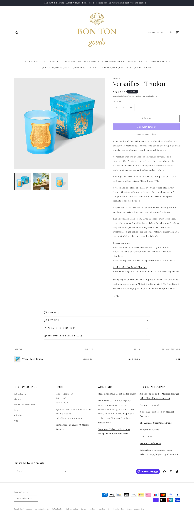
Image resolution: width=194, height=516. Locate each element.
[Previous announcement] (14, 3)
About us (18, 399)
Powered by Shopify (41, 509)
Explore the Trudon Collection (130, 267)
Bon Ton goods (26, 509)
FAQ (16, 420)
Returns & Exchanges (24, 404)
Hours (17, 410)
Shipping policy (104, 509)
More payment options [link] (146, 134)
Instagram (103, 418)
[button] (17, 32)
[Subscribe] (64, 471)
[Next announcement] (179, 3)
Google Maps (121, 413)
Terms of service (88, 509)
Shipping (131, 96)
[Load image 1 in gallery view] (22, 181)
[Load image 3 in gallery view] (59, 181)
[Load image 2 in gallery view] (41, 181)
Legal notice (119, 509)
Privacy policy (72, 509)
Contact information (135, 509)
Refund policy (57, 509)
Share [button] (119, 296)
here (107, 413)
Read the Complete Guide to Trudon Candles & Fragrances (146, 271)
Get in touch (20, 394)
